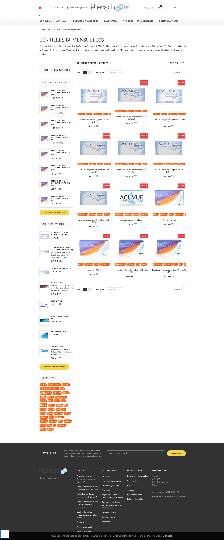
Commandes (132, 481)
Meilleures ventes (84, 531)
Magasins (106, 521)
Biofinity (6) (56, 301)
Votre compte (134, 470)
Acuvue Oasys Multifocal (131, 220)
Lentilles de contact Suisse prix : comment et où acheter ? (87, 504)
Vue (79, 72)
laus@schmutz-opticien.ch (77, 8)
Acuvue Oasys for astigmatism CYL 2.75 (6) (169, 171)
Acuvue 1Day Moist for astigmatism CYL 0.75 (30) (62, 249)
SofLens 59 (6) (57, 347)
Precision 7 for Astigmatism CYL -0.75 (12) (60, 198)
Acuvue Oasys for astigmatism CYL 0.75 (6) (131, 118)
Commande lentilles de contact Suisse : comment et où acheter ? (112, 505)
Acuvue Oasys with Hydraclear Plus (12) (60, 233)
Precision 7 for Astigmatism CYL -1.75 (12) (60, 168)
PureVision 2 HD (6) (59, 331)
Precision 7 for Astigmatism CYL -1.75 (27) (60, 123)
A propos (106, 490)
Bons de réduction (134, 494)
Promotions (81, 522)
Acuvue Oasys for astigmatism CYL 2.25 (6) (93, 221)
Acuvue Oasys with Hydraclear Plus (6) (169, 121)
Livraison (105, 476)
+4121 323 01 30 (58, 8)
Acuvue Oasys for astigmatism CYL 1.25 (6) (93, 171)
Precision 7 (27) (94, 270)
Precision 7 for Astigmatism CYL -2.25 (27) (60, 137)
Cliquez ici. (168, 535)
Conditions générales (110, 485)
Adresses (131, 490)
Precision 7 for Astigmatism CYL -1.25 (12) (60, 183)
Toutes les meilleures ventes (54, 367)
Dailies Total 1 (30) (59, 283)
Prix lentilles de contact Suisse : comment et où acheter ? (86, 479)
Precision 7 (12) (169, 220)
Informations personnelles (137, 476)
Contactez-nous (108, 517)
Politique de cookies (135, 499)
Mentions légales (109, 512)
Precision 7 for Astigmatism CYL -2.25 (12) (60, 152)
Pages (177, 72)
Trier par (101, 72)
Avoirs (129, 485)
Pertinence (115, 72)
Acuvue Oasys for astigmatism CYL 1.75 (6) (131, 171)
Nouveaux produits (85, 527)
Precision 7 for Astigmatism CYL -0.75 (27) (60, 93)
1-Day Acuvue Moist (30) (61, 268)
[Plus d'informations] (107, 104)
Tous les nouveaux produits (54, 212)
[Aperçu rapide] (102, 104)
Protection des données (111, 481)
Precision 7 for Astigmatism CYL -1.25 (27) (60, 107)
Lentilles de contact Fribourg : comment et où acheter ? (87, 515)
